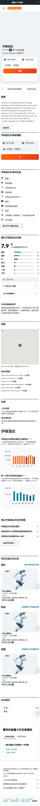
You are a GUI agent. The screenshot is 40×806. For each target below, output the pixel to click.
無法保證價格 (30, 773)
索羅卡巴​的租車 (11, 749)
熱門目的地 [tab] (22, 736)
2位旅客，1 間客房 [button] (11, 65)
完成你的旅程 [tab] (9, 736)
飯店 (17, 799)
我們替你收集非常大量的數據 (14, 784)
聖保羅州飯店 (15, 801)
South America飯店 (27, 799)
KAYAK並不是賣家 (10, 780)
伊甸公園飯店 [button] (6, 591)
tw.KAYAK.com (9, 799)
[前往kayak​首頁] (14, 8)
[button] (37, 2)
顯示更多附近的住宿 (32, 565)
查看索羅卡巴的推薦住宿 (30, 649)
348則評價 (20, 50)
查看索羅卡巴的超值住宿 (30, 607)
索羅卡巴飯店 (10, 752)
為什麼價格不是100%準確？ (14, 788)
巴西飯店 (5, 801)
